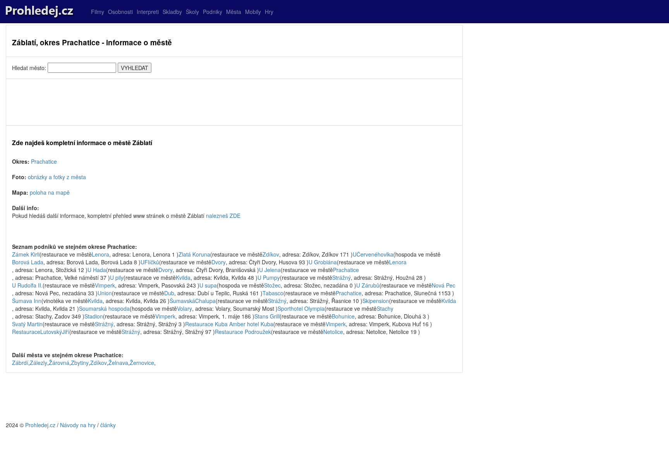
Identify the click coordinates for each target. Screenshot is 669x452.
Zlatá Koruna (194, 254)
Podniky (212, 11)
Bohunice (343, 316)
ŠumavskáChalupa (193, 301)
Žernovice (142, 362)
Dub (169, 293)
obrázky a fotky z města (57, 177)
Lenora (100, 254)
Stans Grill (267, 316)
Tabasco (272, 293)
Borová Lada (27, 262)
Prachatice (44, 161)
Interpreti (148, 11)
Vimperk (105, 285)
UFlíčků (150, 262)
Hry (269, 11)
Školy (192, 11)
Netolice (333, 332)
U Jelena (270, 270)
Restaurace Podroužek (243, 332)
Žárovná (59, 362)
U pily (117, 277)
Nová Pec (443, 285)
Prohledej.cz (40, 425)
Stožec (272, 285)
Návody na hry (78, 425)
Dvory (218, 262)
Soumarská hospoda (104, 308)
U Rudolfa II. (27, 285)
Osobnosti (120, 11)
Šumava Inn (26, 301)
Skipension (375, 301)
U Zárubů (367, 285)
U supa (208, 285)
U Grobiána (323, 262)
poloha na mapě (50, 192)
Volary (184, 308)
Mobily (253, 11)
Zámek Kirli (25, 254)
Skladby (172, 11)
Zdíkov (270, 254)
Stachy (385, 308)
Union (105, 293)
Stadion (93, 316)
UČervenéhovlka (373, 254)
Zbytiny (80, 362)
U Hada (96, 270)
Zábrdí (20, 362)
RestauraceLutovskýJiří (40, 332)
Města (233, 11)
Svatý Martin (27, 324)
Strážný (341, 277)
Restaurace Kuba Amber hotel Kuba (229, 324)
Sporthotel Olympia (301, 308)
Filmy (97, 11)
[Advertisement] (234, 102)
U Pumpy (268, 277)
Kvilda (183, 277)
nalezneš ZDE (223, 215)
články (108, 425)
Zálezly (38, 362)
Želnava (118, 362)
